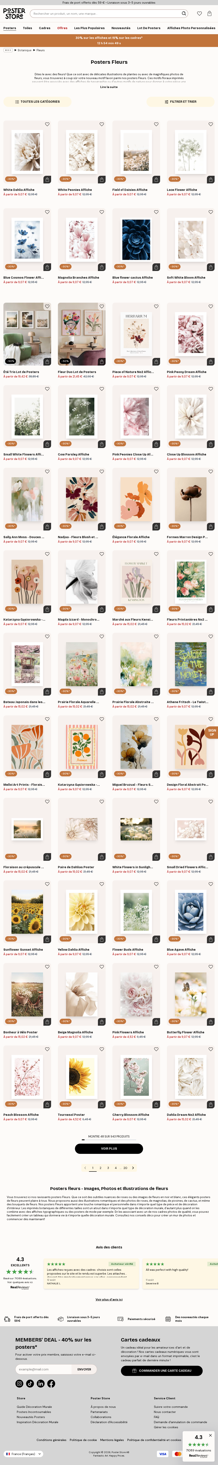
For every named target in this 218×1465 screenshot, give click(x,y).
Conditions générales (51, 1440)
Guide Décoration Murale (34, 1407)
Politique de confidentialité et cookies (154, 1440)
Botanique (25, 50)
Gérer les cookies (166, 1427)
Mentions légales (112, 1440)
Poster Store (119, 1452)
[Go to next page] (133, 1168)
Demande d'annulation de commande (180, 1422)
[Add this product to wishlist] (47, 124)
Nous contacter (165, 1412)
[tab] (199, 13)
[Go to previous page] (85, 1168)
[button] (199, 1446)
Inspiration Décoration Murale (37, 1422)
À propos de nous (103, 1407)
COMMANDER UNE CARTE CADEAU (165, 1371)
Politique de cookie (83, 1440)
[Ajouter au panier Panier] (47, 179)
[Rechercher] (184, 13)
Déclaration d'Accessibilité (109, 1422)
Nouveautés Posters (31, 1417)
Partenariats (99, 1412)
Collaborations (101, 1417)
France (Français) (23, 1454)
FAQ (156, 1417)
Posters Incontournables (34, 1412)
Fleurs (41, 50)
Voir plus (109, 1148)
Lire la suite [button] (109, 87)
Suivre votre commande (171, 1407)
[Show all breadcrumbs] (8, 50)
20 (125, 1168)
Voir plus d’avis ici (109, 1299)
